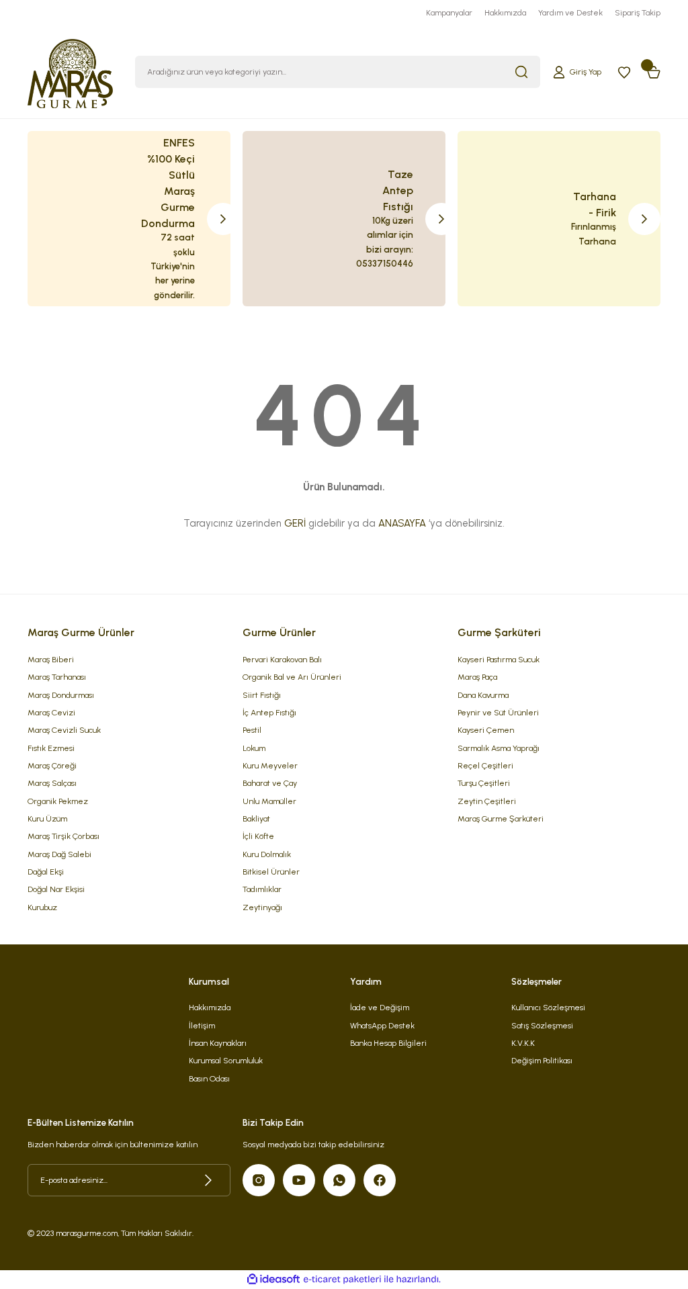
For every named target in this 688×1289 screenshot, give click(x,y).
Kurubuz (42, 907)
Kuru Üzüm (47, 818)
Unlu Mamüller (269, 801)
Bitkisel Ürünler (271, 871)
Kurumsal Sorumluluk (226, 1060)
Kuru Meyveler (270, 765)
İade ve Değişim (379, 1007)
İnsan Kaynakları (218, 1043)
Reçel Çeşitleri (485, 765)
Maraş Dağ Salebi (59, 854)
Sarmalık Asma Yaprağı (499, 748)
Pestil (252, 730)
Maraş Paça (477, 677)
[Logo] (70, 71)
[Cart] (653, 72)
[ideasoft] (273, 1280)
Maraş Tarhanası (57, 677)
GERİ (295, 523)
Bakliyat (256, 818)
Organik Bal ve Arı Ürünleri (292, 677)
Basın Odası (209, 1078)
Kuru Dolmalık (267, 854)
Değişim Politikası (541, 1060)
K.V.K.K (523, 1043)
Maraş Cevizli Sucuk (64, 730)
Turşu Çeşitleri (484, 783)
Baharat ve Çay (270, 783)
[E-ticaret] (342, 1279)
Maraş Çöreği (52, 765)
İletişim (202, 1025)
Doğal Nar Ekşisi (56, 889)
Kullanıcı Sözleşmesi (548, 1007)
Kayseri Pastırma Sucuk (499, 659)
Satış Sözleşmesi (542, 1025)
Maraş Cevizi (51, 712)
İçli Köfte (258, 836)
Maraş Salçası (52, 783)
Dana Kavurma (483, 695)
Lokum (254, 748)
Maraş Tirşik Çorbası (63, 836)
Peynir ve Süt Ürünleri (498, 712)
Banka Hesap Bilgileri (388, 1043)
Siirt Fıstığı (262, 695)
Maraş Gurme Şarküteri (501, 818)
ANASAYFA (402, 523)
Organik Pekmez (58, 801)
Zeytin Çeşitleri (487, 801)
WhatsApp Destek (382, 1025)
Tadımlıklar (262, 889)
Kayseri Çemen (486, 730)
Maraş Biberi (51, 659)
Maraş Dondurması (61, 695)
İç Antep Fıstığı (269, 712)
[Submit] (208, 1180)
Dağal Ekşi (46, 871)
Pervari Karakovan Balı (282, 659)
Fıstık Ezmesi (51, 748)
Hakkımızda (209, 1007)
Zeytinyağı (262, 907)
